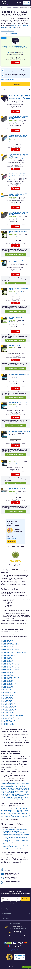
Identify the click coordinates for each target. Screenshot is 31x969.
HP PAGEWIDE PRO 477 (6, 701)
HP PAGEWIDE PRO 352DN (7, 695)
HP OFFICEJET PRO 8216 (7, 660)
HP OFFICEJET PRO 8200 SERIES (8, 655)
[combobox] (14, 90)
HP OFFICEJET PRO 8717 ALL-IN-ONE (10, 669)
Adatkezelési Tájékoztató (6, 903)
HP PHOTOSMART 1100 (6, 721)
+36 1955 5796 (10, 535)
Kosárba (16, 62)
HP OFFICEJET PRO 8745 (7, 687)
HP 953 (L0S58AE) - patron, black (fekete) (19, 460)
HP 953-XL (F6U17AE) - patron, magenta (19, 345)
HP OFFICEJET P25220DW (7, 646)
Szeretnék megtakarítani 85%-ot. (17, 283)
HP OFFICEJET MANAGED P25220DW (10, 645)
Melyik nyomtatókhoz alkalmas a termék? (15, 54)
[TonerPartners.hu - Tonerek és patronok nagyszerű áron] (5, 3)
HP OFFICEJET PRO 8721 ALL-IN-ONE (10, 677)
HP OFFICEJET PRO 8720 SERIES (8, 674)
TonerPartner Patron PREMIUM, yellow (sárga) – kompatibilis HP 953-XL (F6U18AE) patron (18, 156)
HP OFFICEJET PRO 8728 (7, 680)
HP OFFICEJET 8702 (5, 641)
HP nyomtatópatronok (7, 30)
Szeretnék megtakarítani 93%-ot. (17, 254)
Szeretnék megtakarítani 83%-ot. (17, 397)
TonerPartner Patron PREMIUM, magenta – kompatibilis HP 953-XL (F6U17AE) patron (19, 175)
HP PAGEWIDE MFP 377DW (7, 694)
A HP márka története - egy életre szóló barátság (14, 832)
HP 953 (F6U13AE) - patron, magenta (18, 402)
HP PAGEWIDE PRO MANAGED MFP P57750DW (12, 715)
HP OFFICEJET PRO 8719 (7, 672)
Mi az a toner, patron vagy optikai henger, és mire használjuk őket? (17, 70)
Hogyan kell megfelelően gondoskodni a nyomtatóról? (15, 840)
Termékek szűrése (15, 84)
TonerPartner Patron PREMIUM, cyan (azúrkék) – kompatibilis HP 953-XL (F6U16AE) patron (18, 137)
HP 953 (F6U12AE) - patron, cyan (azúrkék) (19, 431)
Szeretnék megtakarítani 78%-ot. (17, 340)
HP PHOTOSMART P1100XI (7, 724)
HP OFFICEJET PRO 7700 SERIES (8, 648)
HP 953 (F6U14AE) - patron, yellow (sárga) (19, 374)
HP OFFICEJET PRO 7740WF (7, 654)
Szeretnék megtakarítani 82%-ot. (17, 425)
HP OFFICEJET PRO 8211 (7, 658)
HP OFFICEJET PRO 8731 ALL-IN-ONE (10, 683)
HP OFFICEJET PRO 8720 (7, 675)
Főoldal (2, 7)
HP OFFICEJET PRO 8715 (7, 666)
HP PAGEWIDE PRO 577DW (7, 712)
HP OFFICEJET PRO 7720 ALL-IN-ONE (10, 649)
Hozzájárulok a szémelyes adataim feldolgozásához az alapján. (13, 902)
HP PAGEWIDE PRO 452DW (7, 700)
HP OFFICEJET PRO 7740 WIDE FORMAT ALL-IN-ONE (13, 652)
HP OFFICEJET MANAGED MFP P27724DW (11, 643)
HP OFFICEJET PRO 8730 (7, 681)
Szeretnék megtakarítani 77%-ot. (17, 311)
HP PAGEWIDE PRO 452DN (7, 698)
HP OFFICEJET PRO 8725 (7, 678)
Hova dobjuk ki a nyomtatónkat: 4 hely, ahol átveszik (15, 848)
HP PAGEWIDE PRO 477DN (7, 704)
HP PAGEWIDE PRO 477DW (7, 708)
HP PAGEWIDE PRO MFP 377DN (8, 720)
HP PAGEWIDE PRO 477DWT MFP (9, 709)
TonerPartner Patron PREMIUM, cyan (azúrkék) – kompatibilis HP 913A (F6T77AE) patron (18, 194)
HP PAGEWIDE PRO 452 (6, 697)
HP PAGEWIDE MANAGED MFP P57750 (10, 691)
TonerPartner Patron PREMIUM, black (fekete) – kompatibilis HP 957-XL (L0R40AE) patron (18, 213)
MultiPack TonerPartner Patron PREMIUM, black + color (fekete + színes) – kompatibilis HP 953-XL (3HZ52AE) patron (15, 48)
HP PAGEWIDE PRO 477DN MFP (8, 703)
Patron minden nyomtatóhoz (11, 7)
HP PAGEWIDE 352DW (6, 689)
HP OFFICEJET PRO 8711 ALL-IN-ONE (10, 664)
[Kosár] (20, 3)
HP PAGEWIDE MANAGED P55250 (9, 692)
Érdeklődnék (11, 541)
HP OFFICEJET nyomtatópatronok (10, 33)
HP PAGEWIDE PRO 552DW (7, 711)
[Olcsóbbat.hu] (20, 955)
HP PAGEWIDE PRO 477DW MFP (8, 706)
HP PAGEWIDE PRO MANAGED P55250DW (11, 718)
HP (19, 7)
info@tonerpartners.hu (13, 538)
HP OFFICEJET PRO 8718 (7, 671)
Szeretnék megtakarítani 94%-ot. (17, 483)
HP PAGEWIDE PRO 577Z (7, 714)
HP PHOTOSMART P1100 (7, 723)
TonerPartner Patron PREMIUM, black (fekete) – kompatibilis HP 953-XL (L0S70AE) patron (18, 117)
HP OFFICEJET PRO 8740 (7, 686)
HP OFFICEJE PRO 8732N (7, 640)
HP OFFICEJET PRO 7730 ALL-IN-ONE (10, 651)
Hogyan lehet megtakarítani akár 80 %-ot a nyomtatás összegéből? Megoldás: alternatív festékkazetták (16, 76)
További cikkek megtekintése (7, 79)
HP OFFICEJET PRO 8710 (7, 663)
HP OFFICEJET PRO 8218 (7, 661)
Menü (27, 2)
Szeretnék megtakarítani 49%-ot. (17, 511)
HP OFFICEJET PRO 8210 (7, 657)
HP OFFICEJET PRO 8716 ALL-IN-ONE (10, 668)
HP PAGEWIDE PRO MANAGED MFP (9, 717)
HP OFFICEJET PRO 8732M (7, 684)
